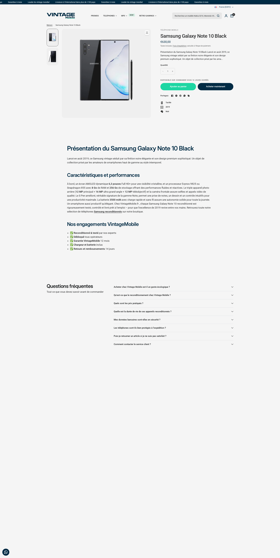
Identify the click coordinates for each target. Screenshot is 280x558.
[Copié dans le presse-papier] (188, 95)
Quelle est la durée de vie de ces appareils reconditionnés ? (142, 311)
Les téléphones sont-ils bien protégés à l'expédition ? (140, 328)
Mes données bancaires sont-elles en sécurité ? (137, 319)
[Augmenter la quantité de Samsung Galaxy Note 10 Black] (172, 71)
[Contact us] (5, 552)
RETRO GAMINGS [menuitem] (146, 16)
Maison (49, 25)
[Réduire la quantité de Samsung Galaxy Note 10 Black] (163, 71)
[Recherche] (218, 16)
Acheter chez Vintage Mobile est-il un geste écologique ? (142, 287)
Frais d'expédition (180, 46)
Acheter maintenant (215, 86)
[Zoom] (147, 33)
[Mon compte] (226, 16)
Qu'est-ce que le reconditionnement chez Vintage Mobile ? (142, 295)
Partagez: (164, 96)
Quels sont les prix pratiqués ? (128, 303)
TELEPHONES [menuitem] (109, 16)
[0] (231, 16)
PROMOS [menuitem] (95, 16)
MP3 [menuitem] (123, 16)
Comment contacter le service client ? (132, 344)
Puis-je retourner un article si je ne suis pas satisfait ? (140, 336)
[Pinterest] (180, 95)
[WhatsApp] (184, 95)
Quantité (164, 65)
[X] (176, 95)
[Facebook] (172, 95)
